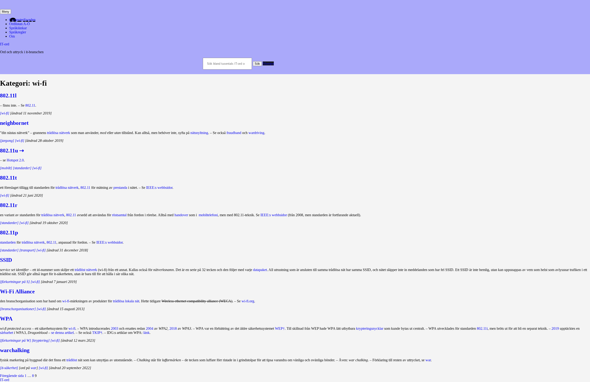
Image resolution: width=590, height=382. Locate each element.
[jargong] (7, 141)
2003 (114, 328)
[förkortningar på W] (15, 340)
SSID (6, 260)
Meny (5, 11)
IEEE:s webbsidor (159, 188)
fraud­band (234, 133)
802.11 (30, 105)
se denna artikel (62, 333)
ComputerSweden (22, 20)
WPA (6, 319)
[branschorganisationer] (18, 309)
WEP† (280, 328)
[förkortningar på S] (15, 282)
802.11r (9, 205)
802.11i (482, 328)
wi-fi (65, 301)
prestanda (120, 188)
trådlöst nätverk (86, 270)
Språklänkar (18, 28)
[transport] (27, 250)
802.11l (8, 96)
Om (12, 36)
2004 (149, 328)
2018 (173, 328)
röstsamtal (119, 215)
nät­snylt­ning (199, 133)
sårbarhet (6, 333)
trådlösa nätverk (58, 133)
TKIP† (97, 333)
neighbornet (14, 123)
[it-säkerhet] (9, 368)
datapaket (260, 270)
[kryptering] (41, 340)
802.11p (9, 233)
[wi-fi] (4, 113)
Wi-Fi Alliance (17, 292)
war (428, 360)
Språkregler (17, 32)
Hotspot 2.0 (15, 160)
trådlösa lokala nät (126, 301)
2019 (555, 328)
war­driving (256, 133)
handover (181, 215)
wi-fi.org (248, 301)
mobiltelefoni (208, 215)
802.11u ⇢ (12, 151)
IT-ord (4, 44)
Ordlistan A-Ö (19, 24)
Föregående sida (12, 376)
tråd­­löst (71, 360)
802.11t (8, 178)
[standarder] (9, 223)
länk (146, 333)
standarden (8, 242)
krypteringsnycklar (369, 328)
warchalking (15, 350)
